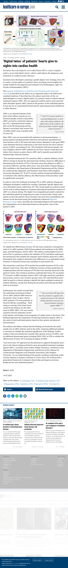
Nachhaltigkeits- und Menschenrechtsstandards (18, 478)
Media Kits (34, 1)
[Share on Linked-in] (12, 396)
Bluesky (60, 462)
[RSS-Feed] (63, 1)
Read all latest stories (45, 389)
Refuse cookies (37, 560)
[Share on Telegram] (21, 396)
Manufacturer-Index (37, 464)
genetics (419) (27, 384)
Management (7, 464)
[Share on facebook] (4, 396)
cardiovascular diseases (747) (48, 381)
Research (6, 468)
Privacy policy (7, 481)
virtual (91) (55, 384)
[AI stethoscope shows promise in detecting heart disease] (12, 413)
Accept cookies (49, 560)
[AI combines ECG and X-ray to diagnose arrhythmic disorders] (55, 413)
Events (41, 1)
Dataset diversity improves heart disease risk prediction (33, 427)
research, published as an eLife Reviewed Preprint (26, 91)
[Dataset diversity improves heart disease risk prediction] (34, 413)
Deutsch (6, 1)
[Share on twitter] (8, 396)
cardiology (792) (28, 381)
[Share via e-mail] (25, 396)
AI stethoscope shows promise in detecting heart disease (12, 427)
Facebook (61, 458)
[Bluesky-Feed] (61, 1)
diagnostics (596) (12, 384)
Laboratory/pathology (9, 460)
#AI (14, 446)
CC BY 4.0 (29, 54)
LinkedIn (60, 464)
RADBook (27, 1)
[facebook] (59, 1)
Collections (34, 458)
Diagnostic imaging (9, 458)
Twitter (60, 460)
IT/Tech (5, 466)
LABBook (20, 1)
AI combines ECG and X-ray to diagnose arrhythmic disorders (55, 425)
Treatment (6, 462)
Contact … (9, 389)
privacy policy (15, 563)
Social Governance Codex (11, 479)
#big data (34, 446)
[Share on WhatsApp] (17, 396)
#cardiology (19, 446)
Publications (13, 1)
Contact (54, 1)
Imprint (5, 483)
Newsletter (47, 1)
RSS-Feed (61, 466)
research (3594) (42, 384)
